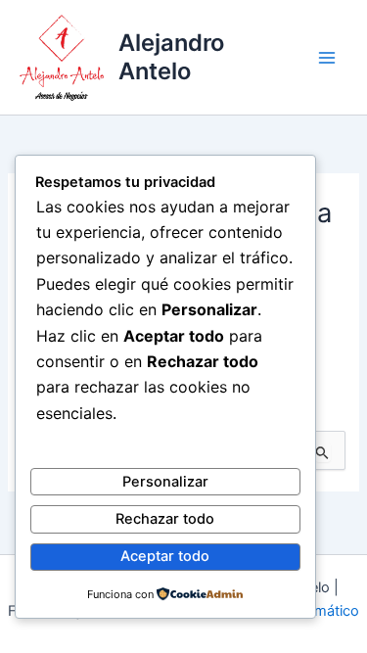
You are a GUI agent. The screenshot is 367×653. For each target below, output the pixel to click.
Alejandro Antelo (171, 56)
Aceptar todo (164, 556)
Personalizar (165, 481)
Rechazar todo (164, 519)
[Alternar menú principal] (326, 57)
